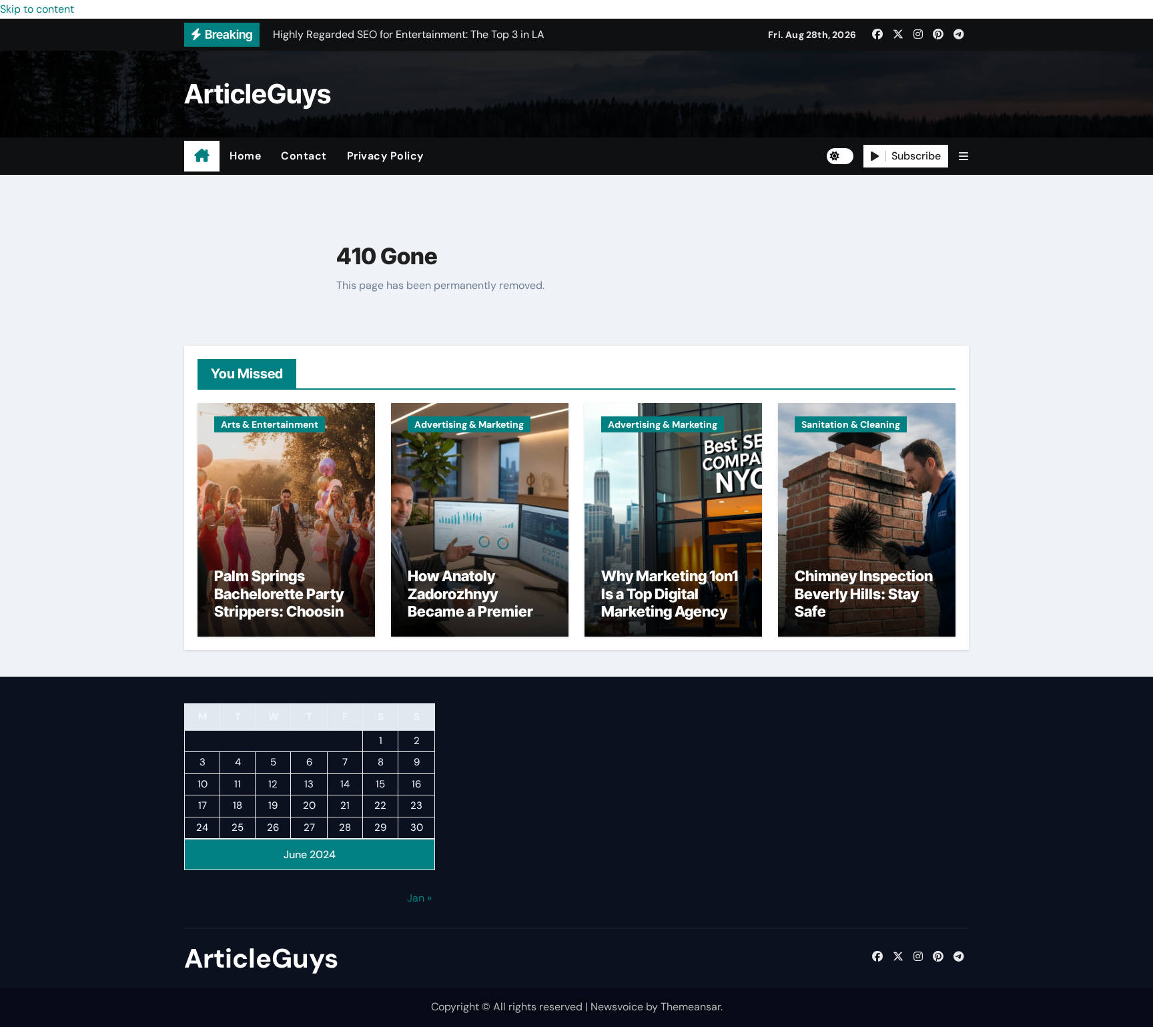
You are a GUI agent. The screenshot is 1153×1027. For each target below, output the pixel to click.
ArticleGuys (257, 93)
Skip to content (37, 9)
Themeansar (691, 1007)
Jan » (419, 898)
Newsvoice (617, 1007)
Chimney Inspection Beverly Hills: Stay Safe (864, 593)
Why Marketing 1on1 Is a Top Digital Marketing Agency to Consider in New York (672, 611)
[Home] (202, 156)
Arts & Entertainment (269, 424)
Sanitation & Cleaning (850, 424)
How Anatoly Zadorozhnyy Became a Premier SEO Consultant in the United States (470, 611)
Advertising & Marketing (469, 424)
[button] (963, 156)
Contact (304, 156)
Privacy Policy (385, 156)
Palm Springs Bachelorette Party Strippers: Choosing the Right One (283, 602)
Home (245, 156)
